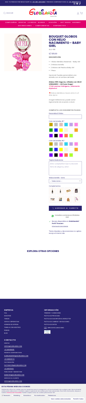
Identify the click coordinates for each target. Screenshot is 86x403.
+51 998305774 (75, 2)
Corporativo (59, 26)
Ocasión (53, 22)
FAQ (5, 313)
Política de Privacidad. (14, 392)
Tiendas (6, 319)
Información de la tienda (60, 226)
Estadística (27, 395)
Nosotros (7, 316)
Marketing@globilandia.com (14, 375)
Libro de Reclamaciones (55, 328)
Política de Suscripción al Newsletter (57, 319)
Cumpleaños (11, 22)
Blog (6, 333)
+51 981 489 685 (38, 2)
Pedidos (6, 330)
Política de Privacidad (52, 316)
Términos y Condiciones (52, 313)
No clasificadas (39, 395)
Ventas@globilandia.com (13, 346)
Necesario (7, 395)
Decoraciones (25, 26)
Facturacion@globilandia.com (15, 365)
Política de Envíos (50, 324)
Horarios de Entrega (11, 324)
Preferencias (52, 395)
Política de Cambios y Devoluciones (56, 322)
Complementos (42, 26)
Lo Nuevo (32, 22)
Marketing (17, 395)
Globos (42, 22)
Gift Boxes (66, 22)
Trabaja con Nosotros (12, 327)
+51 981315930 (9, 368)
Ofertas (22, 22)
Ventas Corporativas (11, 322)
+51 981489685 (9, 349)
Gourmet (76, 22)
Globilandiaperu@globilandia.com (16, 356)
